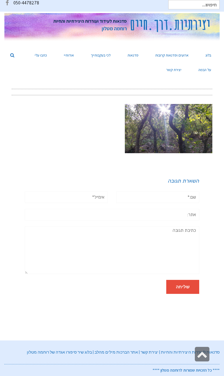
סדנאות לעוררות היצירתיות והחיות (190, 352)
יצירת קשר (149, 352)
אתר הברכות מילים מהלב (116, 352)
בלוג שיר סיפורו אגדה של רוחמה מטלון (59, 352)
